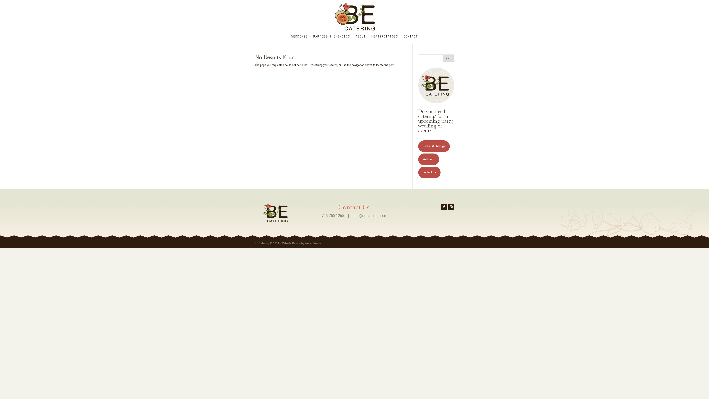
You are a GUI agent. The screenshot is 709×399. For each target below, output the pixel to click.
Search (448, 58)
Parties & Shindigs (331, 36)
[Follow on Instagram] (451, 207)
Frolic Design (313, 243)
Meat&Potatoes (384, 36)
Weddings (299, 36)
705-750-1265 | (338, 215)
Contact (411, 36)
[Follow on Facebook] (444, 207)
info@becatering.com (370, 215)
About (361, 36)
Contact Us (429, 172)
